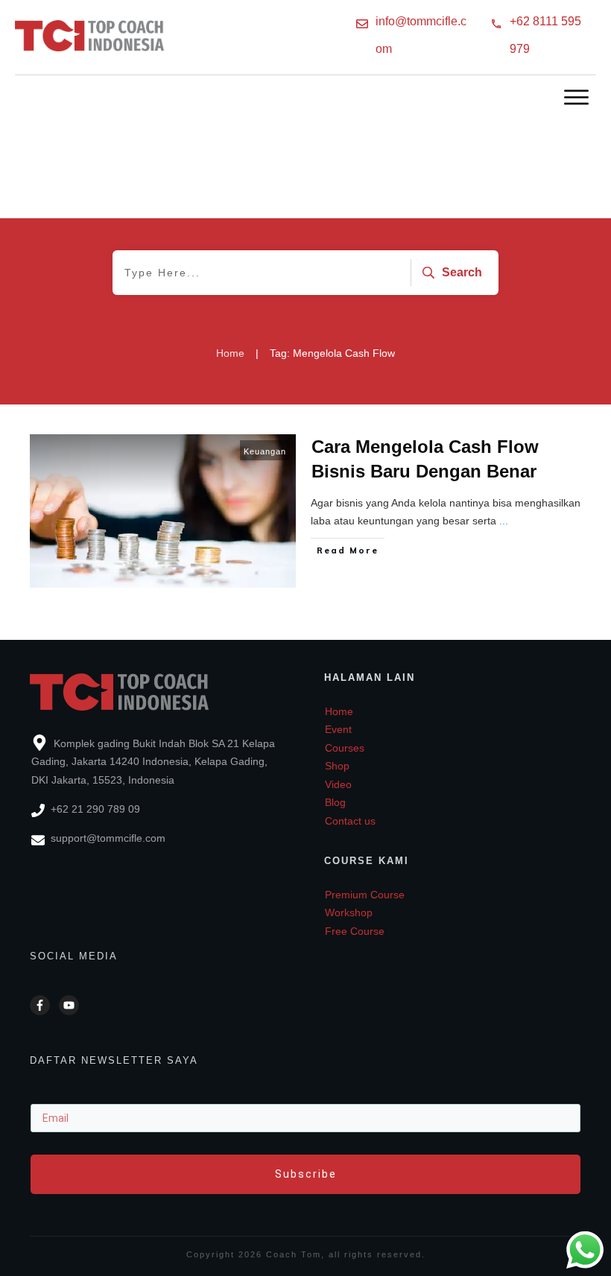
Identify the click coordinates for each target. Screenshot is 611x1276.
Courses (344, 748)
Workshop (349, 912)
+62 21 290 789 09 (95, 809)
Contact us (350, 821)
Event (338, 729)
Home (339, 711)
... (503, 521)
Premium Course (365, 895)
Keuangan (265, 451)
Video (338, 784)
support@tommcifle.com (108, 838)
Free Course (354, 931)
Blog (335, 802)
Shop (337, 766)
